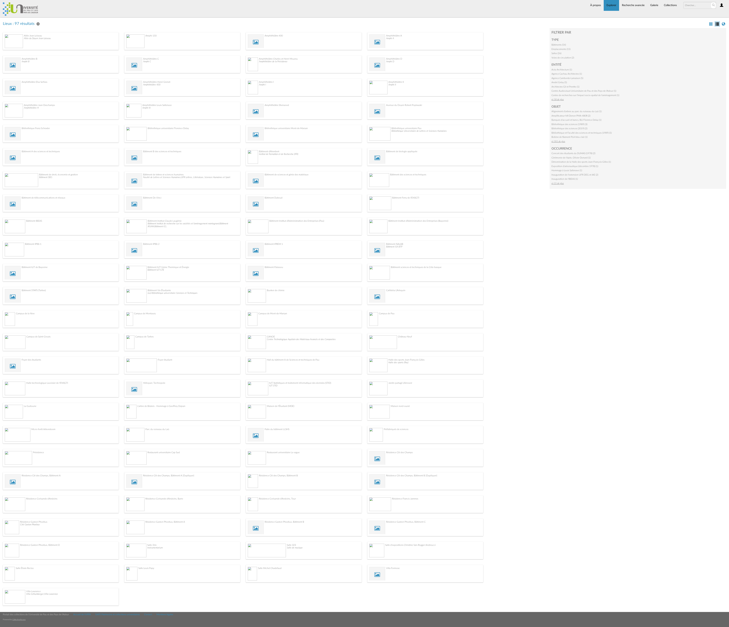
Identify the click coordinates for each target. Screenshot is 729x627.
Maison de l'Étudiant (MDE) (280, 406)
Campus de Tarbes (144, 337)
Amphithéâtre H (31, 108)
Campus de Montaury (145, 313)
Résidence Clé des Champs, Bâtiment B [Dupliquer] (411, 475)
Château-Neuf (405, 337)
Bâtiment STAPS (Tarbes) (34, 290)
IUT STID (273, 385)
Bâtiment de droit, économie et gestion (58, 174)
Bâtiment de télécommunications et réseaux (43, 198)
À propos (595, 5)
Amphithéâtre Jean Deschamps (39, 105)
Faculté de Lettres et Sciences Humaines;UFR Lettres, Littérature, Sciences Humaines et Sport (186, 177)
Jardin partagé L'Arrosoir (400, 383)
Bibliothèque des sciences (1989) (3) (569, 124)
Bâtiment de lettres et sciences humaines (163, 174)
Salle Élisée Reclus (25, 568)
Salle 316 (151, 545)
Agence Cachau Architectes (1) (566, 74)
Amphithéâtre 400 (274, 36)
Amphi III (146, 108)
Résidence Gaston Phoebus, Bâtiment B (284, 522)
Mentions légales (164, 614)
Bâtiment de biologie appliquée (401, 151)
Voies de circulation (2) (562, 58)
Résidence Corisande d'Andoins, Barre (164, 499)
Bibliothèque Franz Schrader (36, 128)
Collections (670, 5)
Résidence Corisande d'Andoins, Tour (277, 499)
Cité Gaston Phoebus (30, 524)
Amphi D (390, 61)
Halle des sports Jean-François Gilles (406, 360)
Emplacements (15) (560, 49)
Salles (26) (556, 53)
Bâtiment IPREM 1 (274, 244)
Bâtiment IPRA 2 (151, 244)
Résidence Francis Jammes (405, 499)
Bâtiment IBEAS (34, 221)
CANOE (271, 337)
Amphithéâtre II (396, 82)
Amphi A (390, 38)
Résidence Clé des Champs (399, 452)
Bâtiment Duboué (273, 198)
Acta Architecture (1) (561, 70)
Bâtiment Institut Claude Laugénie (164, 221)
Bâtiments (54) (558, 45)
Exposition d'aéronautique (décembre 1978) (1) (574, 166)
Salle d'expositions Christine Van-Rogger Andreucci (410, 545)
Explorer (611, 5)
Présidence (38, 452)
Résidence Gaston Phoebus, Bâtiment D (40, 545)
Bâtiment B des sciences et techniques (162, 151)
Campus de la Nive (25, 313)
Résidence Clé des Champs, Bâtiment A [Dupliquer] (168, 475)
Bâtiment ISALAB (394, 244)
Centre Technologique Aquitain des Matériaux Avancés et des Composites (301, 339)
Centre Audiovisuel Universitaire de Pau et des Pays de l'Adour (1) (583, 91)
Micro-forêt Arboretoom (43, 429)
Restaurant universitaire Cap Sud (164, 452)
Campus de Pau (386, 313)
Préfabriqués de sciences (396, 429)
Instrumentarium (155, 548)
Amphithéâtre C (151, 59)
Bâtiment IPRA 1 (33, 244)
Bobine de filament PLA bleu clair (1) (569, 137)
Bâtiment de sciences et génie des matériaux (286, 174)
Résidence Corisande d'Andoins (41, 499)
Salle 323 (291, 545)
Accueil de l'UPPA (82, 614)
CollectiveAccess (19, 620)
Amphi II (392, 84)
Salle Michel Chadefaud (270, 568)
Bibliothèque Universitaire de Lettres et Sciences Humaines (419, 131)
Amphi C (147, 61)
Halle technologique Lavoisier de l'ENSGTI (47, 383)
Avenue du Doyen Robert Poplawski (404, 105)
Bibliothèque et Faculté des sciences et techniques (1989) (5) (581, 133)
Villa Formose (393, 568)
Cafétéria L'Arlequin (395, 290)
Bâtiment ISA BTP (394, 247)
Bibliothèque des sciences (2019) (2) (569, 128)
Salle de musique (295, 548)
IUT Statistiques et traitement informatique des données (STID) (300, 383)
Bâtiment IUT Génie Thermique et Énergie (168, 267)
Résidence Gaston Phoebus (33, 522)
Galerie (654, 5)
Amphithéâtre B (29, 59)
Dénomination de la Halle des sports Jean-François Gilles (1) (581, 162)
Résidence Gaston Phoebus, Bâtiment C (406, 522)
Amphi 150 (151, 36)
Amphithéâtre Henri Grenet (156, 82)
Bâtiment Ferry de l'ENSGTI (405, 198)
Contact (148, 614)
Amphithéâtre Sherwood (277, 105)
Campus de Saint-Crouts (38, 337)
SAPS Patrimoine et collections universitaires (117, 614)
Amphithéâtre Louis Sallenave (157, 105)
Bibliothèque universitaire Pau (406, 128)
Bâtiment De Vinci (152, 198)
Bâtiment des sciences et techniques (408, 174)
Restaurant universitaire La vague (283, 452)
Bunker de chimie (275, 290)
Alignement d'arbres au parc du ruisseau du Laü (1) (576, 111)
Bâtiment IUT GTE (156, 270)
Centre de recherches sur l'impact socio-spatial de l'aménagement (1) (585, 95)
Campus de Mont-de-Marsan (272, 313)
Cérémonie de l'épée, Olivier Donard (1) (571, 158)
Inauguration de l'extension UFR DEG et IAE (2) (574, 175)
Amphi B (25, 61)
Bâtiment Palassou (274, 267)
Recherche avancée (633, 5)
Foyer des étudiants (31, 360)
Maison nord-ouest (400, 406)
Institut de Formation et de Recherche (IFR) (278, 154)
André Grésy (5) (559, 82)
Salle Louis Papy (146, 568)
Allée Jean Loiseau (33, 36)
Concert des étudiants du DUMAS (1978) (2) (573, 153)
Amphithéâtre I (266, 82)
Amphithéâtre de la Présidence (273, 61)
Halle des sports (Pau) (398, 362)
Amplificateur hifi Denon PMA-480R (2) (570, 116)
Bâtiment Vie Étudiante (159, 290)
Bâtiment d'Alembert (269, 151)
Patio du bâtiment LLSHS (277, 429)
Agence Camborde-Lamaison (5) (567, 78)
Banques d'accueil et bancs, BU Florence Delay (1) (576, 120)
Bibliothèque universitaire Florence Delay (168, 128)
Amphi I (262, 84)
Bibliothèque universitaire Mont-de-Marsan (286, 128)
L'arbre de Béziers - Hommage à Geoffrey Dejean (161, 406)
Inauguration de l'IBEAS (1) (564, 179)
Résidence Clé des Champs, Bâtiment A (41, 475)
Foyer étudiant (165, 360)
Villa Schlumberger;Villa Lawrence (42, 594)
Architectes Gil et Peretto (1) (565, 87)
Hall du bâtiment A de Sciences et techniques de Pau (293, 360)
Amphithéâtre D (394, 59)
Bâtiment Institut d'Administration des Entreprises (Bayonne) (418, 221)
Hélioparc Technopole (154, 383)
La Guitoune (30, 406)
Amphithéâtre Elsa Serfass (34, 82)
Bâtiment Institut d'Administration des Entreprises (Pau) (296, 221)
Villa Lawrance (33, 591)
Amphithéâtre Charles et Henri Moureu (278, 59)
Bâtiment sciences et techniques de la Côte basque (416, 267)
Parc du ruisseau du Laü (157, 429)
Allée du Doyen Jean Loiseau (37, 38)
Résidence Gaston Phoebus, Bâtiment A (165, 522)
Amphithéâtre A (394, 36)
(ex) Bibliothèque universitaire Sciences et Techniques (172, 293)
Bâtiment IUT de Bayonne (34, 267)
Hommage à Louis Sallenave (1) (566, 170)
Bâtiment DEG (45, 177)
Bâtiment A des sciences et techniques (41, 151)
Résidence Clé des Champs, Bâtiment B (278, 475)
